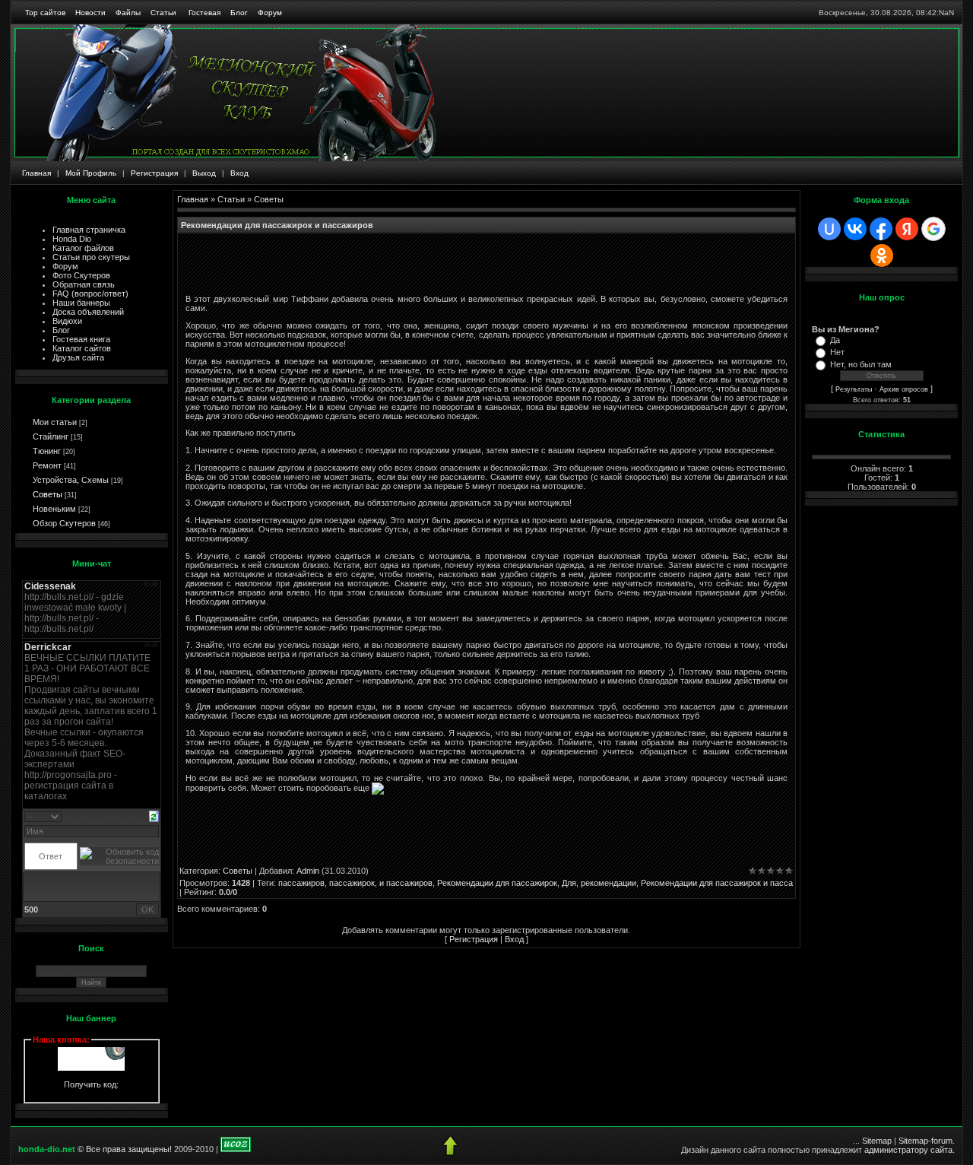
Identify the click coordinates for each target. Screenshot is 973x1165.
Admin (307, 870)
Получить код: (91, 1084)
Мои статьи (55, 422)
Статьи (163, 12)
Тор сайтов (45, 12)
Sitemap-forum (925, 1140)
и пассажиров (406, 882)
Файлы (128, 12)
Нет (837, 352)
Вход (239, 173)
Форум (270, 12)
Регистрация (154, 173)
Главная (36, 173)
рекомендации (608, 882)
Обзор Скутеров (64, 523)
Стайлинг (50, 436)
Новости (90, 12)
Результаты (853, 389)
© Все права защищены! (125, 1149)
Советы (47, 494)
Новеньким (54, 508)
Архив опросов (904, 389)
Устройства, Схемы (71, 479)
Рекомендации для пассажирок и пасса (717, 882)
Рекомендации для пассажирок (497, 882)
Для (569, 882)
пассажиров (301, 882)
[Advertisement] (363, 264)
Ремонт (47, 465)
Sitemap (877, 1140)
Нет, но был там (861, 364)
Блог (239, 12)
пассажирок (352, 882)
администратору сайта (908, 1149)
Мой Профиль (90, 173)
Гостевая (204, 12)
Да (835, 339)
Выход (204, 173)
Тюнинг (47, 451)
